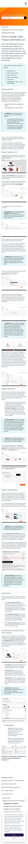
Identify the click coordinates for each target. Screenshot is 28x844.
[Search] (25, 18)
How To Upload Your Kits (7, 794)
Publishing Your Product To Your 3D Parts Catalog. (13, 780)
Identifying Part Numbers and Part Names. (11, 787)
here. (20, 529)
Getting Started (11, 71)
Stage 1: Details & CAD (12, 73)
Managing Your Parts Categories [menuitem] (12, 809)
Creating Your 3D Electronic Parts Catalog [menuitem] (13, 801)
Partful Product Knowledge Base (14, 15)
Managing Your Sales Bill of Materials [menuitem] (13, 806)
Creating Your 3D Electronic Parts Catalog (12, 30)
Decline (14, 838)
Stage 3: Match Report (12, 77)
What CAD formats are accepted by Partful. (14, 104)
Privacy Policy (16, 822)
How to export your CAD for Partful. (14, 108)
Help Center (5, 27)
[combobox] (13, 18)
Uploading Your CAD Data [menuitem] (11, 803)
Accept (14, 834)
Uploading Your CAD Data (8, 33)
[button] (25, 798)
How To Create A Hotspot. (7, 790)
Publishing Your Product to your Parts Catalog (15, 82)
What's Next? (10, 79)
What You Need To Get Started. (9, 784)
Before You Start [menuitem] (6, 798)
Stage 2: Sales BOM (12, 75)
